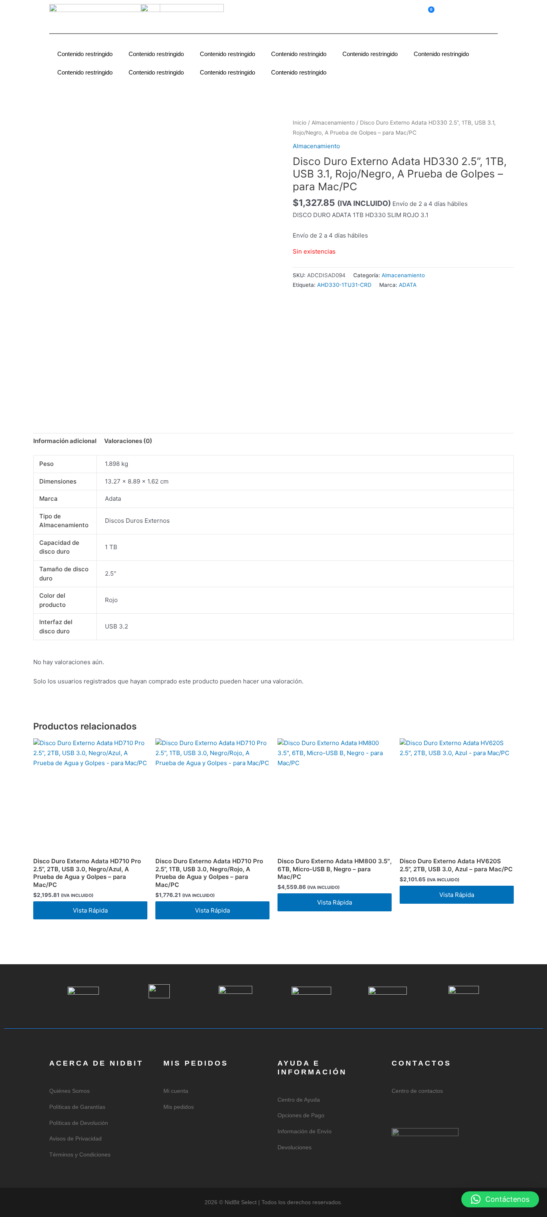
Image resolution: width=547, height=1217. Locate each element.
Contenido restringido (85, 53)
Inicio (299, 122)
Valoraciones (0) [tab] (128, 441)
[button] (477, 11)
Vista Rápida (90, 910)
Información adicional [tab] (65, 441)
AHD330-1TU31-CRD (344, 285)
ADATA (407, 285)
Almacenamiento (333, 122)
